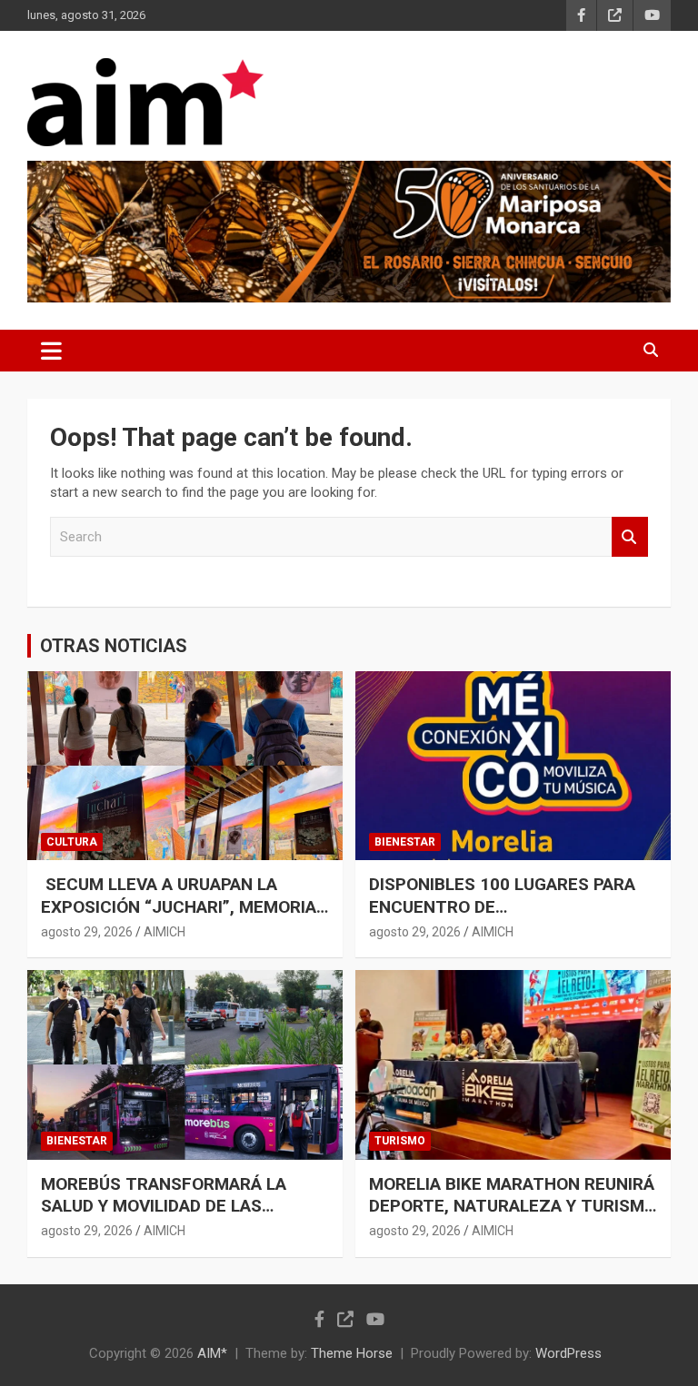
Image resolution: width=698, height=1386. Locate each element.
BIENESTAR (404, 842)
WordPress (568, 1353)
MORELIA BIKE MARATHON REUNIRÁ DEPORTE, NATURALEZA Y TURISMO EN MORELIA (512, 1206)
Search (630, 537)
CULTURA (71, 842)
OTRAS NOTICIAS (113, 646)
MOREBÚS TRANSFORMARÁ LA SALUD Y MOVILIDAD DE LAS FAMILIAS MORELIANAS (163, 1206)
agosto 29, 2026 (87, 932)
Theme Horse (352, 1353)
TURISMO (399, 1140)
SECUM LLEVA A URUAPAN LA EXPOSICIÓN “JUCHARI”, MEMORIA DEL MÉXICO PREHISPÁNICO (178, 906)
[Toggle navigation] (51, 350)
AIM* (212, 1353)
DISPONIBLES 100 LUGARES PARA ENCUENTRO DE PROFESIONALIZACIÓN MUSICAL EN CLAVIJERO (511, 918)
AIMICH (164, 932)
